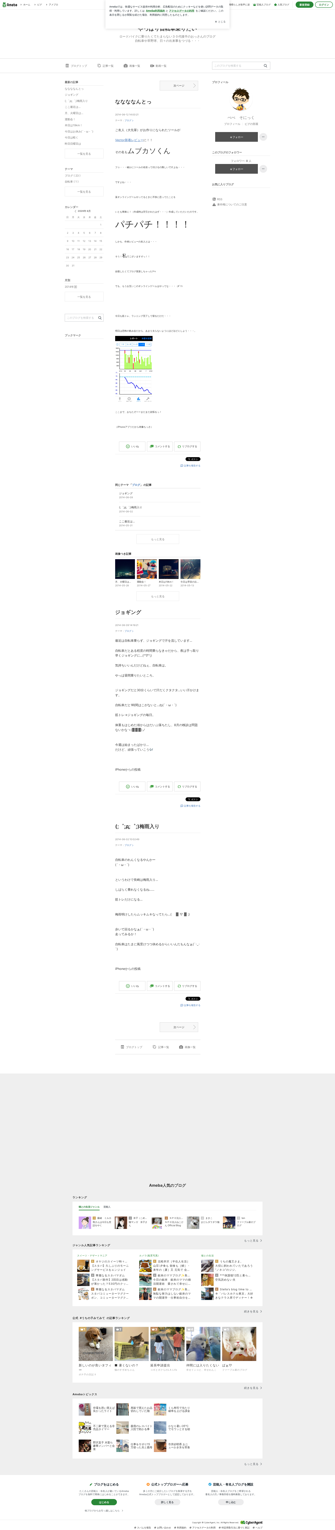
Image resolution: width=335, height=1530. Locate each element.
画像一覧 (134, 65)
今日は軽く (71, 137)
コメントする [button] (162, 446)
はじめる (104, 1502)
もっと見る (158, 539)
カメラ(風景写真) (149, 1255)
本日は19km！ (74, 125)
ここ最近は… (73, 106)
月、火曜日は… (74, 113)
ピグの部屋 (251, 123)
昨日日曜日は (73, 143)
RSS (219, 199)
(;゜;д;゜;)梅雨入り (137, 826)
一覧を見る (84, 153)
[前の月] (75, 211)
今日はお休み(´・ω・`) (79, 131)
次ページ (179, 85)
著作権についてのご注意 (232, 204)
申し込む (231, 1502)
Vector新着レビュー (129, 140)
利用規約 (181, 1527)
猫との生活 (207, 1255)
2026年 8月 (84, 210)
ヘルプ (259, 1527)
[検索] (265, 66)
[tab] (89, 1206)
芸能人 (107, 1206)
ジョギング (128, 612)
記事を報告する (192, 465)
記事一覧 (108, 65)
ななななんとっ (133, 102)
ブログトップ (79, 65)
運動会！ (70, 119)
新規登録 (305, 4)
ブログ (127, 120)
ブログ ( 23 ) (72, 175)
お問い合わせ (164, 1527)
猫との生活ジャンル (89, 1206)
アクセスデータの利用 (204, 1527)
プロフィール (232, 123)
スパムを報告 (144, 1527)
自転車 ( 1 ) (72, 181)
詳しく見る (167, 1502)
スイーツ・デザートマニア (92, 1255)
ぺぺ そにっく (241, 117)
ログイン (324, 4)
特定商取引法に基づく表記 (236, 1527)
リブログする (189, 446)
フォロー (237, 137)
